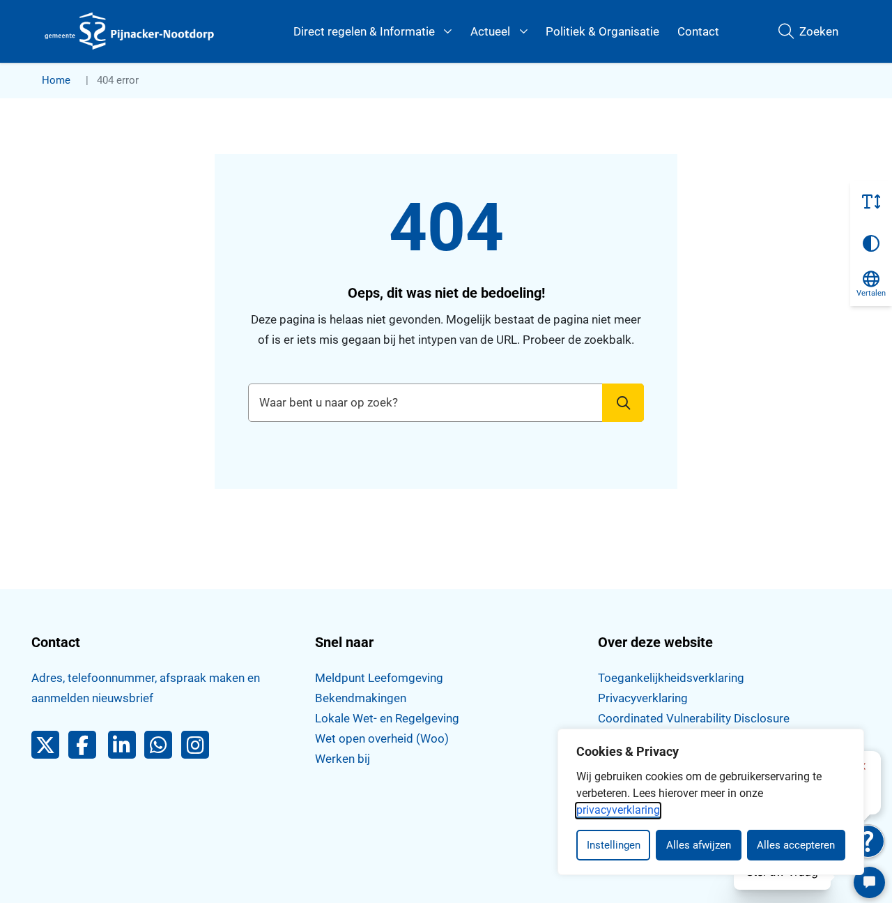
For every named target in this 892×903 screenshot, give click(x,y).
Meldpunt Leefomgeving (379, 678)
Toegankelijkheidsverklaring (671, 678)
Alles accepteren (796, 845)
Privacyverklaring (643, 698)
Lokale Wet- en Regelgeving (387, 718)
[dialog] (711, 802)
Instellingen (613, 845)
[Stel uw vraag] (869, 882)
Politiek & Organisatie (602, 31)
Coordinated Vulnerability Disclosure (694, 718)
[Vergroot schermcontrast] (871, 243)
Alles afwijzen (698, 845)
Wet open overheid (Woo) (382, 738)
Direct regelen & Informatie (364, 31)
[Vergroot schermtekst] (871, 201)
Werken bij (342, 759)
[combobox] (446, 403)
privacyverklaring (618, 810)
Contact (698, 31)
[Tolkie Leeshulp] (868, 841)
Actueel (490, 31)
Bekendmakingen (360, 698)
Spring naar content (39, 51)
